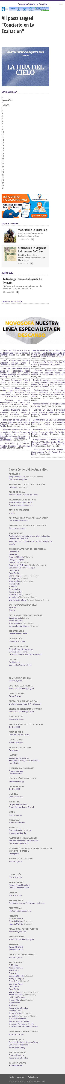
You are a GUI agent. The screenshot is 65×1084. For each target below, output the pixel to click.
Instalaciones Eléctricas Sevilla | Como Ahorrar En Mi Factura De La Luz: (48, 452)
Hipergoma (14, 853)
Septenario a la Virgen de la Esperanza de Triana (32, 249)
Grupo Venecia (15, 618)
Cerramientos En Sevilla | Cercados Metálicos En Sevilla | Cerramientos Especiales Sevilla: (48, 422)
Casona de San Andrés (19, 758)
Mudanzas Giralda (17, 822)
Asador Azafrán (16, 967)
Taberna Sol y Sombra (18, 1008)
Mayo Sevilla (14, 583)
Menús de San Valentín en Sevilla (23, 1026)
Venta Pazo (14, 597)
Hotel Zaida (14, 763)
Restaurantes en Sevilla (19, 1021)
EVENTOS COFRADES (10, 223)
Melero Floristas (16, 742)
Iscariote (12, 607)
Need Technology (16, 781)
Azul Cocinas (14, 662)
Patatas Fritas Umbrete (19, 887)
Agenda (20, 1077)
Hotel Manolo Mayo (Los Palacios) (23, 760)
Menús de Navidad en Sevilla (21, 1024)
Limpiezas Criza (16, 796)
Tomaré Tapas (15, 594)
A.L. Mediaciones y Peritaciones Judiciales (27, 903)
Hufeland (13, 487)
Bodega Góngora (16, 559)
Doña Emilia (14, 573)
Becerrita (13, 554)
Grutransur (14, 750)
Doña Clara (14, 570)
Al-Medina (13, 965)
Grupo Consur (15, 696)
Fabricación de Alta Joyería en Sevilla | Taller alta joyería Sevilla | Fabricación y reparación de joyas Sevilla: (15, 423)
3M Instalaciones (16, 719)
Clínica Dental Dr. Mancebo (21, 649)
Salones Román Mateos (19, 626)
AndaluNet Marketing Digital (21, 688)
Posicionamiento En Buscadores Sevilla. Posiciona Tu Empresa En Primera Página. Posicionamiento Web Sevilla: (48, 393)
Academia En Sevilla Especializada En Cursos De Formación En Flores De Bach (15, 402)
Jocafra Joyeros (15, 680)
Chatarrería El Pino (17, 641)
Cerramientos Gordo (18, 633)
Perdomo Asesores (17, 528)
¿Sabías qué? (7, 272)
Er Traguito (14, 578)
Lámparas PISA (15, 773)
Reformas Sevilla (16, 949)
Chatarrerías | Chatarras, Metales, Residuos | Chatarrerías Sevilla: (15, 445)
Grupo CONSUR (16, 947)
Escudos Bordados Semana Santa (23, 840)
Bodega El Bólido (16, 557)
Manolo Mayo (15, 581)
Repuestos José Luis (17, 931)
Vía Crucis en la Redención (32, 229)
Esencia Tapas (15, 575)
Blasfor (12, 512)
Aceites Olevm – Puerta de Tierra (23, 494)
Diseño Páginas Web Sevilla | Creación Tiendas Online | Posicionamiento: (15, 362)
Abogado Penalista (17, 476)
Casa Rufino (14, 562)
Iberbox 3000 (14, 727)
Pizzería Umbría (16, 924)
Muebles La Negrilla (17, 833)
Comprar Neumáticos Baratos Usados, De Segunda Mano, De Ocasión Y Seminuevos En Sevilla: (48, 372)
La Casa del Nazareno (18, 520)
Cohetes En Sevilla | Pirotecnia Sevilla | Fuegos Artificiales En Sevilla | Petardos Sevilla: (48, 412)
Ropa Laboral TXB (16, 1034)
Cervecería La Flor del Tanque (22, 567)
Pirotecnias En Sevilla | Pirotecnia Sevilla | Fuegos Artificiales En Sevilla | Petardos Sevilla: (48, 432)
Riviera (12, 610)
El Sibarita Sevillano (17, 599)
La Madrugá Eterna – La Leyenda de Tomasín (22, 280)
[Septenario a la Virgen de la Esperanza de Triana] (10, 260)
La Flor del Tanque (17, 997)
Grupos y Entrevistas (18, 804)
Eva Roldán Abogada (18, 479)
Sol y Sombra (14, 589)
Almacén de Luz (16, 771)
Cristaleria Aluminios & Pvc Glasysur (25, 704)
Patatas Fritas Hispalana (19, 885)
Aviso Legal (33, 1077)
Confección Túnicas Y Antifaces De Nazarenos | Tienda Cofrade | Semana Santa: (15, 352)
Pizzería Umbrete (16, 921)
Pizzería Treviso (16, 918)
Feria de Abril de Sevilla (19, 734)
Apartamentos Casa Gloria (20, 502)
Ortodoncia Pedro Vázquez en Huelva (25, 654)
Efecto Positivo (15, 877)
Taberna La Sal (15, 591)
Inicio (11, 1077)
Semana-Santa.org (17, 1047)
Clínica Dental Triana (18, 651)
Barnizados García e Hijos (20, 664)
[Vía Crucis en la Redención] (10, 241)
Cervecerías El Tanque (19, 565)
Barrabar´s (14, 551)
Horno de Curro (16, 620)
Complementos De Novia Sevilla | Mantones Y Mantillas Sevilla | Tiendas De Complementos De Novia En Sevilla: (48, 443)
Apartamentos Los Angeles (20, 505)
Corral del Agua (16, 983)
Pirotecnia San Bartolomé (20, 910)
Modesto (13, 586)
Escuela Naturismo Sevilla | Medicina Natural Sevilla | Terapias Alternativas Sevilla (15, 412)
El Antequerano (15, 1065)
